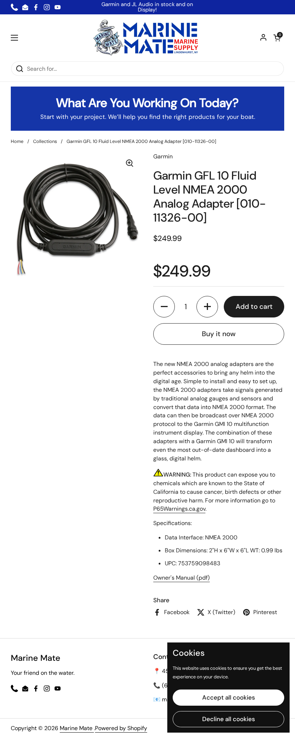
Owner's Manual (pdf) (181, 577)
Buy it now (219, 333)
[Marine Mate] (148, 38)
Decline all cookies (228, 719)
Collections (45, 141)
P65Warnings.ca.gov (179, 508)
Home (17, 141)
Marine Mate (77, 728)
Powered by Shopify (121, 728)
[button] (277, 38)
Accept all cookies (228, 697)
